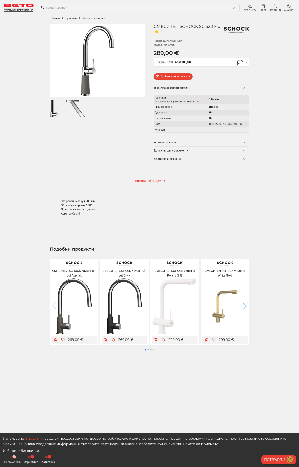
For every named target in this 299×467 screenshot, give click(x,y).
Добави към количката (175, 76)
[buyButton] (55, 339)
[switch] (32, 456)
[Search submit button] (233, 8)
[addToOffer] (63, 339)
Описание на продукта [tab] (149, 181)
